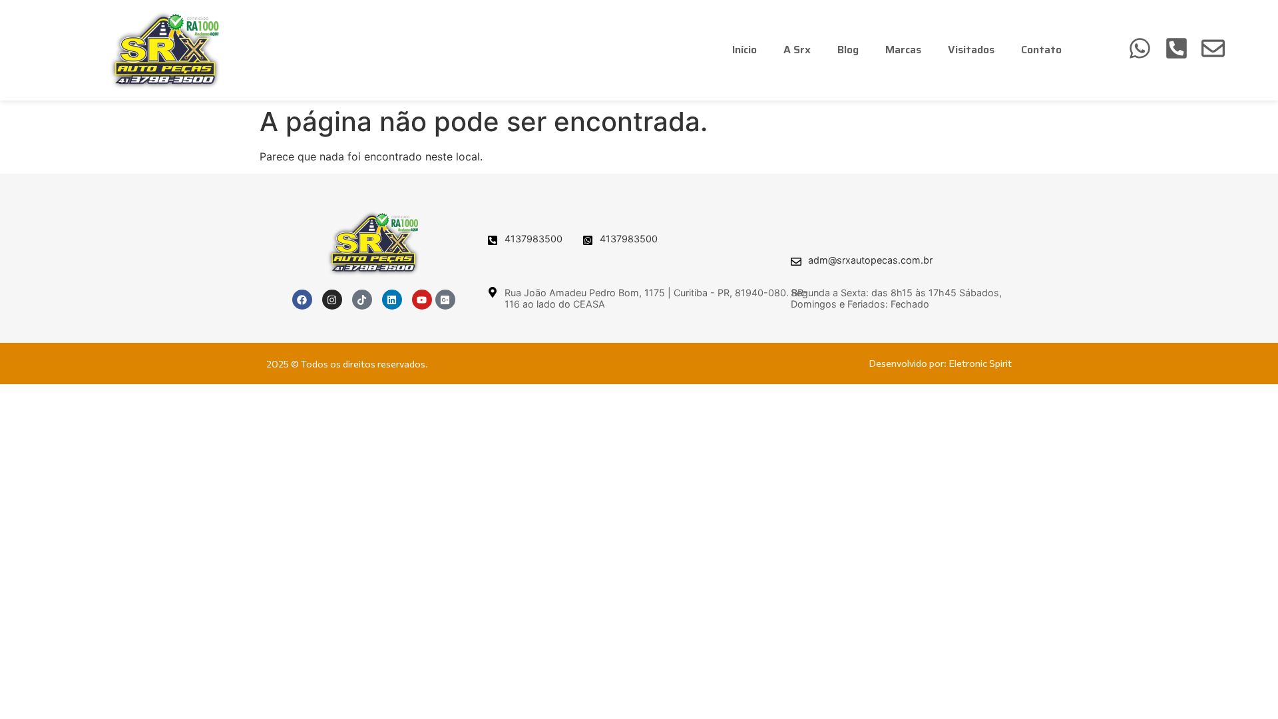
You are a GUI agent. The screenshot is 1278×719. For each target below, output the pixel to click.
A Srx (797, 49)
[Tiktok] (362, 300)
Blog (848, 49)
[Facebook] (302, 300)
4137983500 (533, 238)
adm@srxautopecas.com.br (870, 260)
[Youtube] (422, 300)
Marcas (903, 49)
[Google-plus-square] (445, 300)
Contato (1041, 49)
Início (744, 49)
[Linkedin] (392, 300)
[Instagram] (332, 300)
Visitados (971, 49)
